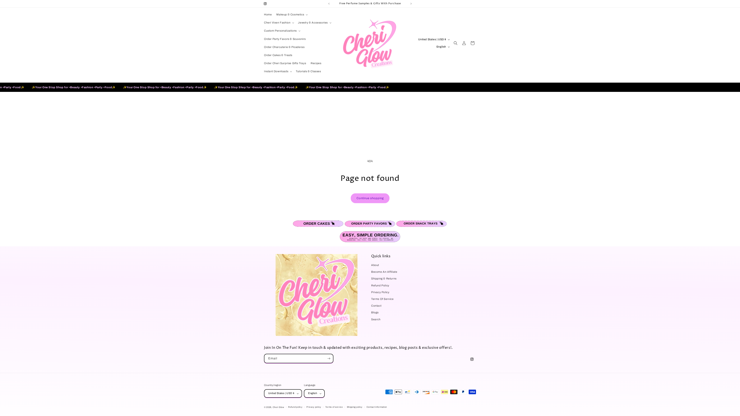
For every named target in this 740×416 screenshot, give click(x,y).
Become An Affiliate (384, 271)
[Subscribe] (329, 358)
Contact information (377, 407)
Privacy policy (313, 407)
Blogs (375, 312)
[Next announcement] (411, 3)
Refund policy (295, 407)
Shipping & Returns (384, 278)
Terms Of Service (382, 299)
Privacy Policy (380, 292)
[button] (291, 15)
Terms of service (334, 407)
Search (376, 319)
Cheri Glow (278, 407)
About (375, 265)
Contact (376, 305)
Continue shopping (370, 198)
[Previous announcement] (329, 3)
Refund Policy (380, 285)
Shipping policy (355, 407)
